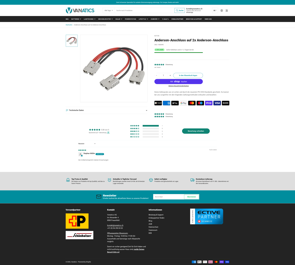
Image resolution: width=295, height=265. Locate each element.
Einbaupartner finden (156, 218)
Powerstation (130, 19)
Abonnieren (191, 197)
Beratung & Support (194, 19)
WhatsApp (189, 12)
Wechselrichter (104, 19)
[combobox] (150, 10)
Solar (117, 19)
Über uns (208, 19)
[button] (159, 64)
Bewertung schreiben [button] (196, 131)
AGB (150, 224)
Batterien (75, 19)
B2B (150, 233)
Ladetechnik (88, 19)
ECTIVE (156, 36)
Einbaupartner (177, 19)
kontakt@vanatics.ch (115, 225)
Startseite (69, 25)
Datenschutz (153, 227)
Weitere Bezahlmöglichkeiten (178, 86)
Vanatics (74, 262)
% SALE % (165, 19)
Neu (67, 19)
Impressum (153, 230)
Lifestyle (142, 19)
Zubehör (154, 19)
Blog (150, 221)
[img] (82, 150)
